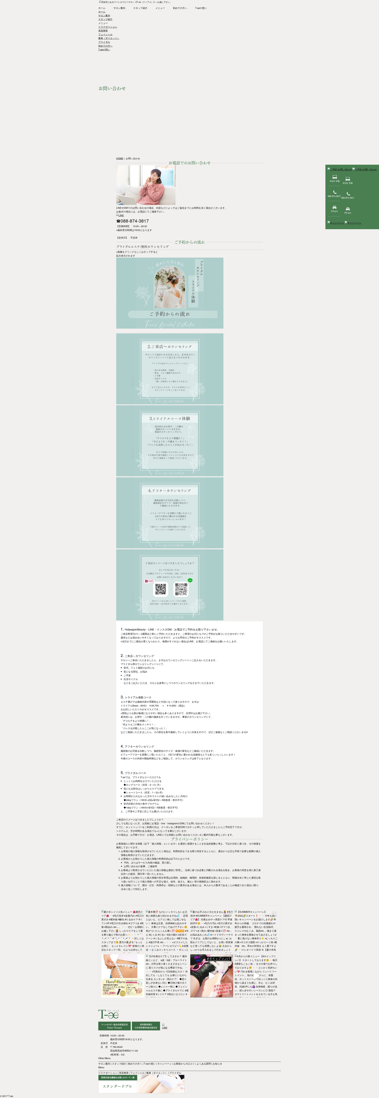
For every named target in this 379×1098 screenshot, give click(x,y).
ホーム (101, 8)
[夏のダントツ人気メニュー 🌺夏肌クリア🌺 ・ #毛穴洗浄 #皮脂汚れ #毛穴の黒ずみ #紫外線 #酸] (122, 931)
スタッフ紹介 (140, 8)
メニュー (160, 8)
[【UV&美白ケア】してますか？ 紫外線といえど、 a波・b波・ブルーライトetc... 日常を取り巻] (167, 975)
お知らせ (217, 1063)
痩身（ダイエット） (109, 38)
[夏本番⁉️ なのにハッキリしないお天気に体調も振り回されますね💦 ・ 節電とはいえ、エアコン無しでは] (167, 931)
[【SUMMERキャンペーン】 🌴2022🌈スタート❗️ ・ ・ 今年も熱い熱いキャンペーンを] (256, 931)
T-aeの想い (201, 8)
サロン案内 (119, 8)
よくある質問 (204, 1063)
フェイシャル (105, 34)
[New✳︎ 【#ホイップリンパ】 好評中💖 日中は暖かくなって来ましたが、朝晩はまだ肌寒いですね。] (211, 975)
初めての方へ (180, 8)
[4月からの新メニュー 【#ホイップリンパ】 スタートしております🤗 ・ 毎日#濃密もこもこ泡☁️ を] (256, 975)
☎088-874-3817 (132, 220)
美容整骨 (103, 30)
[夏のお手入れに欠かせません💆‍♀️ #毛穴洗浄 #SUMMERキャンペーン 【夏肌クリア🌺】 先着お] (211, 931)
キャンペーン (165, 1063)
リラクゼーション (107, 27)
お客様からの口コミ (184, 1063)
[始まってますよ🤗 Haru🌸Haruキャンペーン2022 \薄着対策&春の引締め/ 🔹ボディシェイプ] (122, 975)
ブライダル (104, 42)
